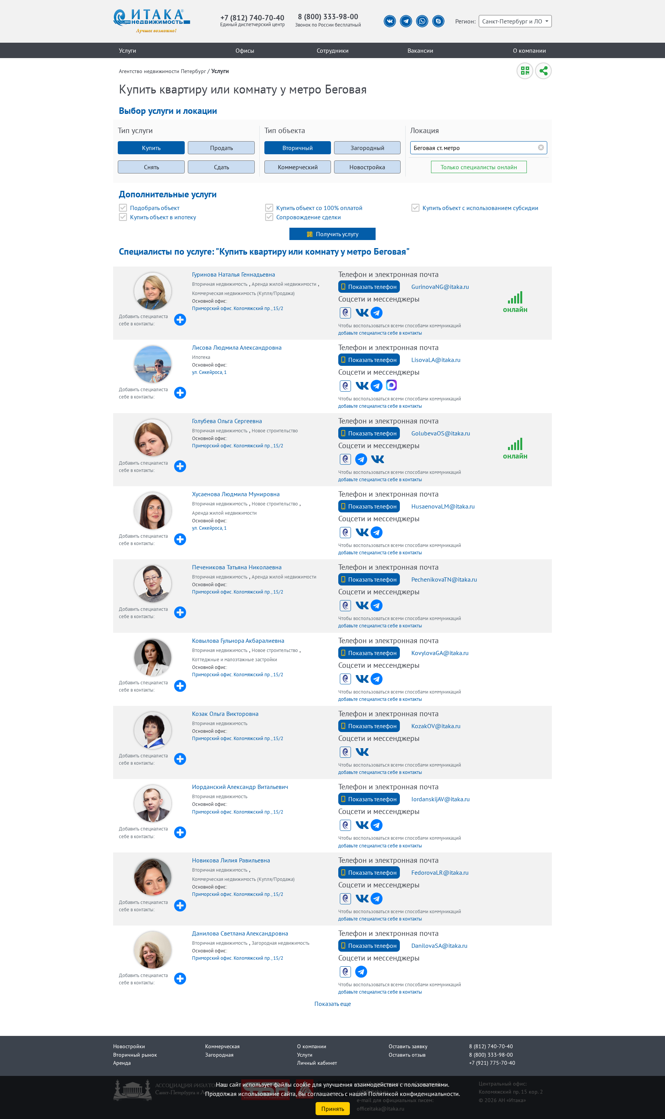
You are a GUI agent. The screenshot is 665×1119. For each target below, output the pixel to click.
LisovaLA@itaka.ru (436, 360)
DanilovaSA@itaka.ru (439, 945)
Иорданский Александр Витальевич (240, 786)
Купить (151, 148)
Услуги (127, 50)
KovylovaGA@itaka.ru (440, 653)
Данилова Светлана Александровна (240, 933)
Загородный (367, 148)
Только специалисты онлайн (479, 167)
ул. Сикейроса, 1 (209, 372)
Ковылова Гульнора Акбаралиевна (238, 640)
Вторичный (297, 148)
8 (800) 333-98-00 (328, 16)
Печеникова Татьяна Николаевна (237, 567)
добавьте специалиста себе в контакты (380, 333)
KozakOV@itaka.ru (436, 726)
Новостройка (367, 167)
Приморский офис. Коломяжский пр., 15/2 (237, 308)
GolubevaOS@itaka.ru (440, 433)
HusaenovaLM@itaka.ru (443, 506)
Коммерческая (222, 1046)
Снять (151, 167)
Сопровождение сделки (308, 217)
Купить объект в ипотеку (163, 217)
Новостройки (129, 1046)
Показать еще (332, 1003)
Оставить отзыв (407, 1054)
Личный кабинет (317, 1062)
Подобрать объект (154, 208)
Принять (332, 1108)
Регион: (465, 21)
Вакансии (420, 50)
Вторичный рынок (135, 1054)
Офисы (245, 50)
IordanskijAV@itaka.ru (440, 799)
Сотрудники (333, 50)
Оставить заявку (408, 1046)
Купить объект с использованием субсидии (480, 208)
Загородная (219, 1054)
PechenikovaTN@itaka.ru (444, 579)
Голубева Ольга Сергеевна (227, 421)
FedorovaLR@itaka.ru (440, 872)
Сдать (221, 167)
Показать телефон (372, 286)
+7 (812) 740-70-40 (252, 17)
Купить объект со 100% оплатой (319, 208)
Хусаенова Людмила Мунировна (236, 494)
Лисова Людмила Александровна (237, 347)
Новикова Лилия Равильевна (231, 860)
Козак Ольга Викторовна (225, 713)
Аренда (122, 1062)
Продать (221, 148)
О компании (529, 50)
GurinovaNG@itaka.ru (440, 286)
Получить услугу (337, 234)
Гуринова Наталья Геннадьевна (233, 274)
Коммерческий (298, 167)
